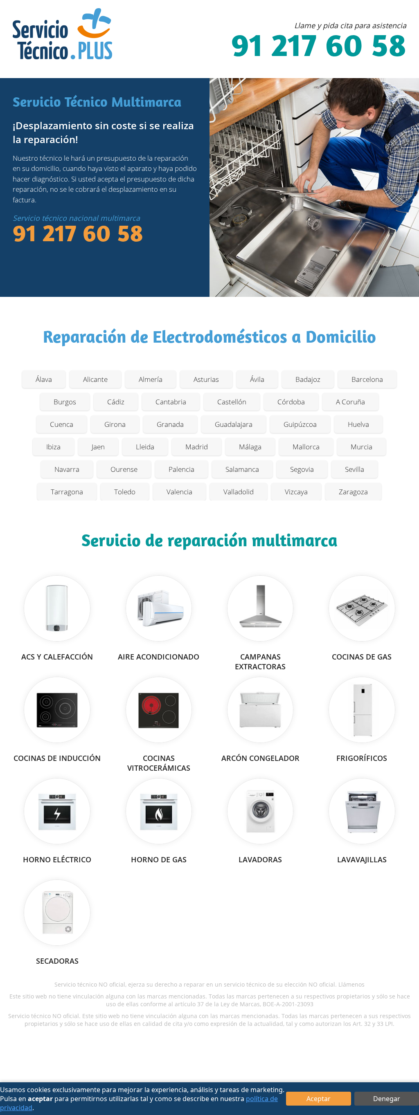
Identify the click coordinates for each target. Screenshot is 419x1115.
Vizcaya (296, 491)
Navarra (66, 469)
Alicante (95, 379)
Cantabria (170, 401)
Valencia (179, 491)
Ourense (123, 469)
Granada (170, 424)
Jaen (98, 446)
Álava (44, 379)
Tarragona (67, 491)
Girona (115, 424)
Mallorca (306, 446)
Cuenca (61, 424)
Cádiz (115, 401)
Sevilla (354, 469)
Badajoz (307, 379)
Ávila (257, 379)
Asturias (206, 379)
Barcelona (367, 379)
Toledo (124, 491)
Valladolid (238, 491)
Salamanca (242, 469)
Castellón (231, 401)
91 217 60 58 (318, 47)
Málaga (250, 446)
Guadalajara (233, 424)
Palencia (181, 469)
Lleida (145, 446)
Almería (150, 379)
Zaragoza (353, 491)
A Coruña (350, 401)
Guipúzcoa (300, 424)
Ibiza (53, 446)
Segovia (302, 469)
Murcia (361, 446)
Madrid (196, 446)
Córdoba (291, 401)
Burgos (65, 401)
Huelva (358, 424)
